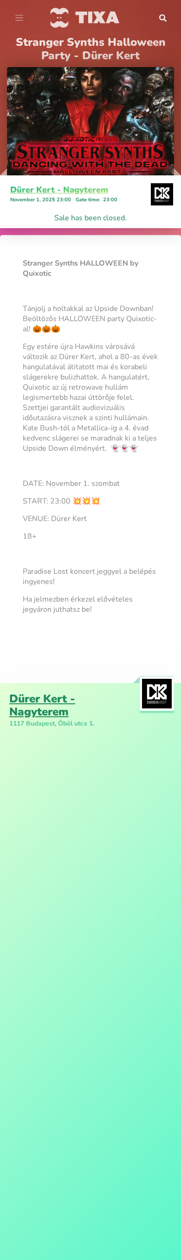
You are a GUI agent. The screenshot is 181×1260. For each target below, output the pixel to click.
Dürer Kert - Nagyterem (59, 189)
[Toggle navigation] (19, 18)
